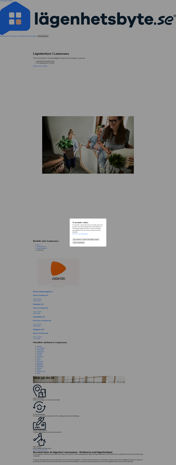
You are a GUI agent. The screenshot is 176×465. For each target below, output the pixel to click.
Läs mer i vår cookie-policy (80, 233)
